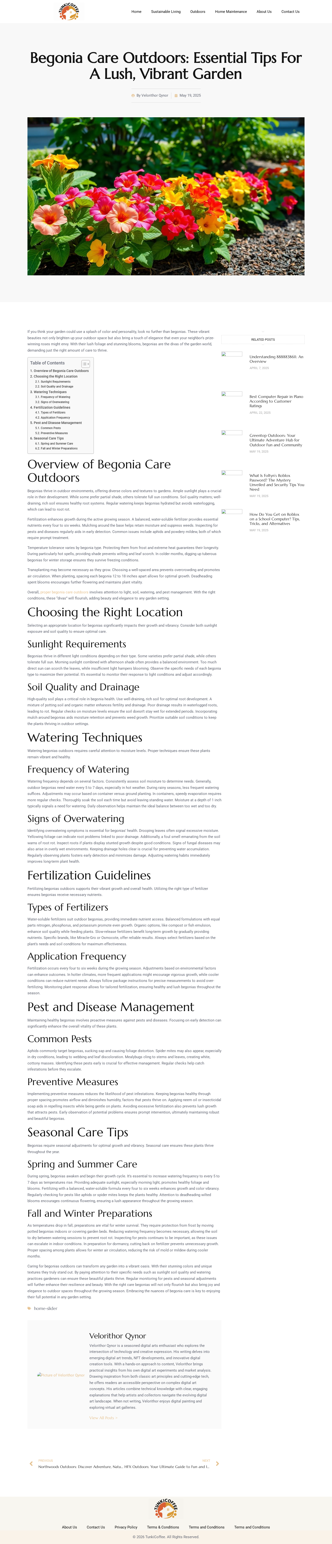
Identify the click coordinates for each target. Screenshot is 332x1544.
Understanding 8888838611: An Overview (276, 359)
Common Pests (51, 428)
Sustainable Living (166, 11)
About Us (264, 11)
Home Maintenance (231, 11)
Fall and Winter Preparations (59, 448)
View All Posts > (103, 1417)
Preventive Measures (54, 433)
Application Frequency (55, 417)
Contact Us (290, 11)
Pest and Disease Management (58, 423)
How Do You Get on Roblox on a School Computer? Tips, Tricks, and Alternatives (275, 519)
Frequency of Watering (55, 397)
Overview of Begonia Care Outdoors (61, 371)
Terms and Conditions (207, 1527)
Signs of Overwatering (55, 402)
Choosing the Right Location (56, 376)
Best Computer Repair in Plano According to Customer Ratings (276, 401)
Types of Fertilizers (53, 412)
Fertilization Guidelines (52, 407)
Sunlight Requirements (55, 381)
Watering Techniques (50, 392)
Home (136, 11)
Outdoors (197, 11)
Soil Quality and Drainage (57, 386)
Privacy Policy (126, 1527)
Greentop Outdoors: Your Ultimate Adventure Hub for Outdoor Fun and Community (276, 440)
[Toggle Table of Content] (83, 364)
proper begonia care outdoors (64, 592)
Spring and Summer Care (57, 443)
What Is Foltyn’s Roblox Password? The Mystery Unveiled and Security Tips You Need (277, 482)
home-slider (45, 1308)
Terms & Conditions (163, 1527)
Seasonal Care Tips (49, 438)
